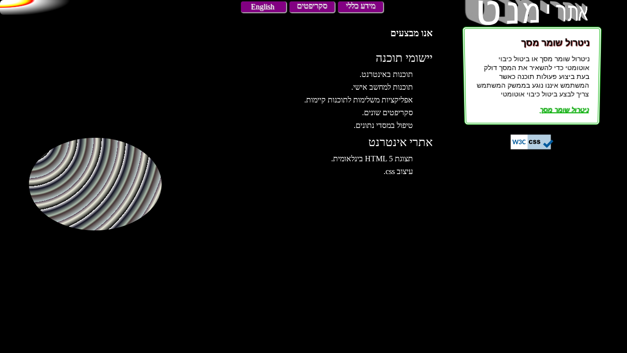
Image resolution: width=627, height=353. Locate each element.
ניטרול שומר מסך (563, 109)
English (262, 6)
